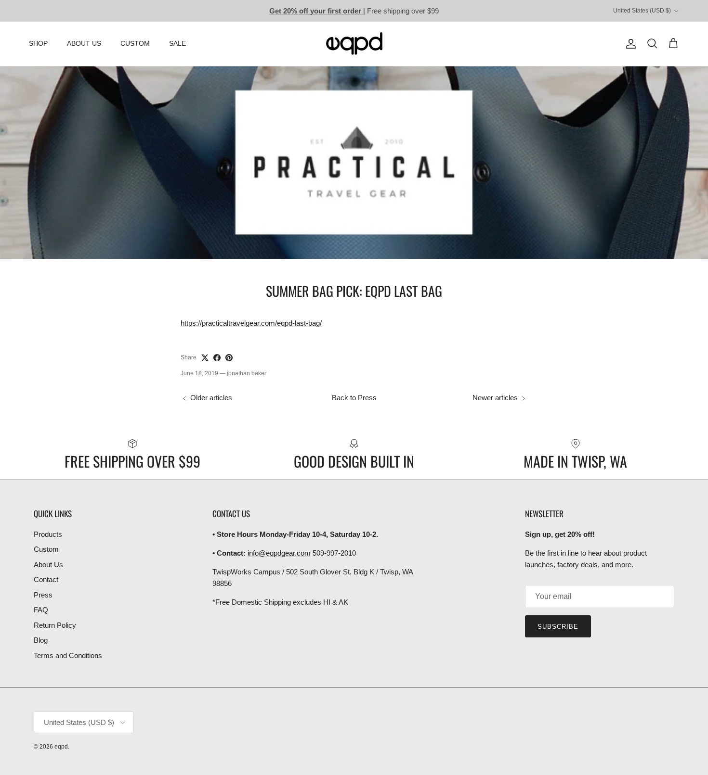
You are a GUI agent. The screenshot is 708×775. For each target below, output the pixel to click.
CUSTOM (135, 43)
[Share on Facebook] (217, 357)
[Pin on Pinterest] (229, 357)
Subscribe (558, 626)
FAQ (41, 610)
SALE (177, 43)
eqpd (61, 746)
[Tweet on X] (205, 357)
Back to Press (354, 398)
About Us (48, 564)
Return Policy (55, 625)
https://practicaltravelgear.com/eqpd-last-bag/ (251, 323)
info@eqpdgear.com (279, 553)
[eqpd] (354, 43)
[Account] (629, 44)
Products (48, 534)
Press (43, 595)
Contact (46, 579)
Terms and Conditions (68, 655)
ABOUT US (84, 43)
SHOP (38, 43)
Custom (46, 549)
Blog (41, 640)
